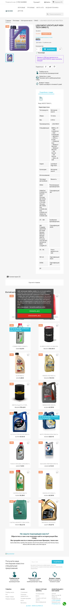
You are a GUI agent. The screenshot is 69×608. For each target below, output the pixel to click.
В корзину (49, 49)
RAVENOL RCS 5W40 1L (49, 493)
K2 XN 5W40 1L (20, 375)
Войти (37, 596)
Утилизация (24, 592)
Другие (20, 11)
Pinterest (54, 66)
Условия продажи (26, 598)
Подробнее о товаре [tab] (46, 92)
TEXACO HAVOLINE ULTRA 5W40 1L (20, 464)
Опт (6, 594)
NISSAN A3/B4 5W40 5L (49, 405)
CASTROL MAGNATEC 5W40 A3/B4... (20, 522)
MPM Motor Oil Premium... (49, 522)
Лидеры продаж (10, 599)
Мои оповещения (41, 602)
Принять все (34, 311)
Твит (50, 66)
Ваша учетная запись (41, 590)
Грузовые (30, 7)
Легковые (21, 7)
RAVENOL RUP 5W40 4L (49, 375)
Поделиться (45, 66)
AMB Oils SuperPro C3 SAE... (20, 405)
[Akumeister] (34, 554)
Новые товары (9, 596)
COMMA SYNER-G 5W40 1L (20, 346)
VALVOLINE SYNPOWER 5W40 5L (49, 464)
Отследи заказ (40, 594)
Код (39, 103)
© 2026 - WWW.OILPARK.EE (34, 606)
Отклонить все (34, 316)
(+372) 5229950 (21, 2)
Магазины (23, 603)
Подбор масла (9, 592)
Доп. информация (22, 307)
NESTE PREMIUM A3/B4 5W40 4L (49, 434)
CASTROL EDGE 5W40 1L (20, 493)
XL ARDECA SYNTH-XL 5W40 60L (49, 346)
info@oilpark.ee (56, 603)
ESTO (22, 600)
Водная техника (52, 7)
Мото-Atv (40, 7)
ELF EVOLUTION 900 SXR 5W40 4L (20, 434)
